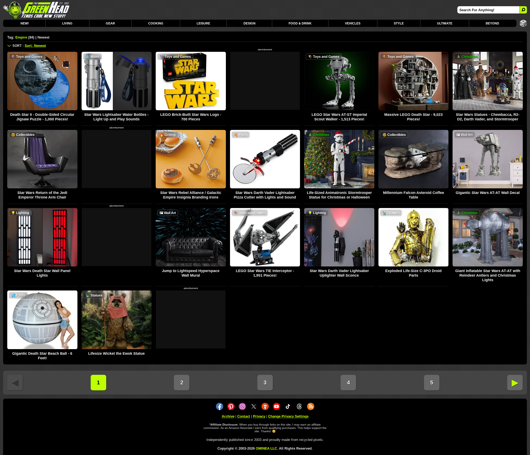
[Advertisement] (265, 81)
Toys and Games (26, 56)
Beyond (492, 23)
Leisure (203, 23)
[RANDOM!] (523, 23)
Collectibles (23, 135)
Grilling (168, 135)
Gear (110, 23)
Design (249, 23)
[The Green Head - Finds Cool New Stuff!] (36, 10)
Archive (228, 416)
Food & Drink (300, 23)
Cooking (155, 23)
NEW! (24, 23)
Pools (18, 295)
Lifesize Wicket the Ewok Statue (116, 353)
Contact (243, 416)
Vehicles (352, 23)
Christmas (467, 56)
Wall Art (465, 135)
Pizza (240, 135)
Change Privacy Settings (288, 416)
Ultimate (444, 23)
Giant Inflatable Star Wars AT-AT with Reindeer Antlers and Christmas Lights (487, 275)
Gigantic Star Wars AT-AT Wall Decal (488, 193)
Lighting (20, 213)
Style (399, 23)
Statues (390, 213)
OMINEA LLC (266, 448)
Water (92, 56)
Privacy (259, 416)
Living (67, 23)
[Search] (523, 9)
